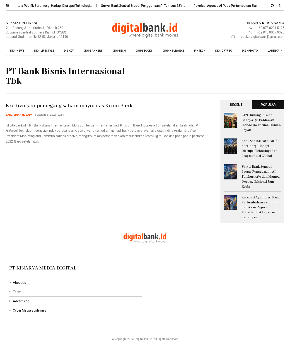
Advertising (21, 301)
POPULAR (268, 105)
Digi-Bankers (93, 50)
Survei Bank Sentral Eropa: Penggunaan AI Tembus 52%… (139, 5)
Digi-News (17, 50)
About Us (19, 282)
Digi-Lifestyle (44, 50)
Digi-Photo (250, 50)
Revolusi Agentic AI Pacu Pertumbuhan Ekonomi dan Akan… (234, 5)
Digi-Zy (69, 50)
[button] (10, 4)
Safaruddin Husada (19, 114)
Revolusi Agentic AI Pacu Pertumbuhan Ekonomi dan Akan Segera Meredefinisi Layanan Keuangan (261, 207)
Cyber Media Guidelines (29, 310)
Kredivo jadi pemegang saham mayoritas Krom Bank (69, 105)
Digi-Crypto (223, 50)
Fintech (199, 50)
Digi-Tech (119, 50)
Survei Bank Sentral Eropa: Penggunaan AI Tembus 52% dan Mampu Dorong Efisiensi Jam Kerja (261, 177)
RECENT (236, 105)
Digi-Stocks (144, 50)
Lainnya (273, 50)
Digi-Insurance (173, 50)
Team (17, 292)
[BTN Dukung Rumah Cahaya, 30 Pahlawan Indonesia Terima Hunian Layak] (230, 120)
